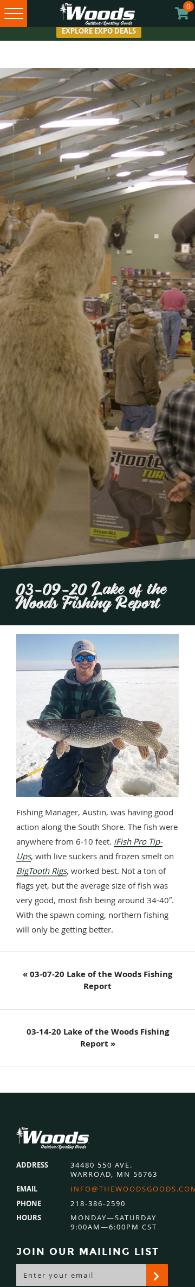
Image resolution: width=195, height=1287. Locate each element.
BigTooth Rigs (41, 870)
